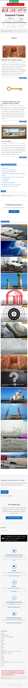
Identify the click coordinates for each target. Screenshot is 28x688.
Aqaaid (25, 420)
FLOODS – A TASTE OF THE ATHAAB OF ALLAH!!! (12, 451)
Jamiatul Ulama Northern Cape (14, 555)
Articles (14, 586)
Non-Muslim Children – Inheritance (10, 186)
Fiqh (26, 274)
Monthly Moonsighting (14, 607)
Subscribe (4, 492)
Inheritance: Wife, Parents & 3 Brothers (11, 184)
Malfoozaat (24, 225)
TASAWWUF (5, 180)
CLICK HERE (14, 211)
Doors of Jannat (6, 141)
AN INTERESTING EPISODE (8, 182)
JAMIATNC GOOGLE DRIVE (14, 517)
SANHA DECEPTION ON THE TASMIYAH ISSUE (13, 177)
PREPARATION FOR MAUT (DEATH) (12, 60)
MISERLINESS (5, 168)
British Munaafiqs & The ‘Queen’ (9, 434)
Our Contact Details (14, 575)
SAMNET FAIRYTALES (6, 402)
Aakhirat (24, 61)
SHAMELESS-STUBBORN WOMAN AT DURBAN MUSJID (13, 287)
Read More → (23, 78)
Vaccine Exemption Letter (14, 618)
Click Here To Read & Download (14, 623)
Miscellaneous (24, 437)
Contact (14, 570)
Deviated (25, 290)
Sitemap (19, 685)
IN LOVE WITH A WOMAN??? (9, 170)
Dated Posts (14, 591)
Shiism (25, 371)
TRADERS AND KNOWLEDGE (9, 172)
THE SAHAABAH (6, 179)
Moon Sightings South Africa (14, 602)
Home (14, 560)
